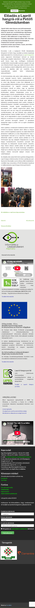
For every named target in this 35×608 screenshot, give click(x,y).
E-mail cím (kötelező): (7, 523)
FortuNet (9, 605)
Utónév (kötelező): (6, 517)
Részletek (22, 10)
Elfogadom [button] (14, 10)
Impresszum (5, 491)
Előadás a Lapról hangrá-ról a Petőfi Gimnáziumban (17, 19)
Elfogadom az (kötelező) (18, 529)
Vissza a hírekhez (6, 226)
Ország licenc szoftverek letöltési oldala (15, 411)
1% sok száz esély (7, 487)
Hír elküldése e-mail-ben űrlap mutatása (12, 212)
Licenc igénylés (7, 409)
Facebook (4, 478)
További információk (8, 296)
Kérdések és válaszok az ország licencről (14, 413)
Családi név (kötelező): (8, 511)
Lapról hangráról (29, 55)
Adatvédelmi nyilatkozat (9, 493)
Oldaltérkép (5, 489)
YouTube (4, 480)
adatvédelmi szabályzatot (19, 529)
